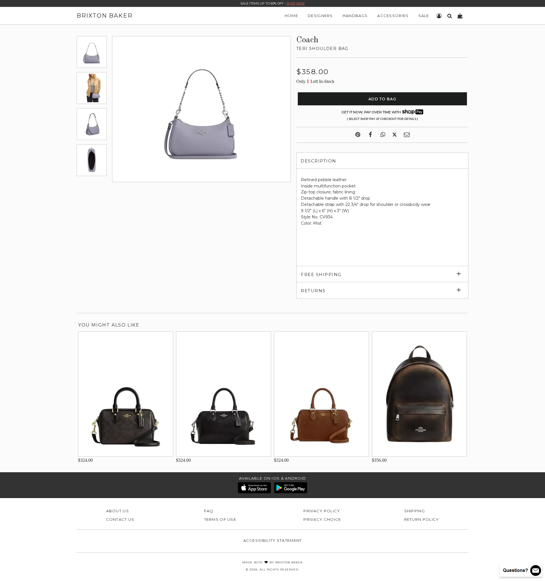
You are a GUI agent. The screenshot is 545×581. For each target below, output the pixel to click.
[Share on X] (394, 135)
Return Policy (421, 519)
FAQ (208, 511)
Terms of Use (220, 519)
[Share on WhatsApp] (382, 135)
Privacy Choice (322, 519)
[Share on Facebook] (370, 135)
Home (291, 15)
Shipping (414, 511)
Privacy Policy (321, 511)
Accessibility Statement (272, 540)
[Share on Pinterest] (357, 135)
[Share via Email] (407, 135)
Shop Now (295, 3)
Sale (423, 15)
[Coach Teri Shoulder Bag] (91, 52)
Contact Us (120, 519)
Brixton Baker (105, 15)
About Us (117, 511)
